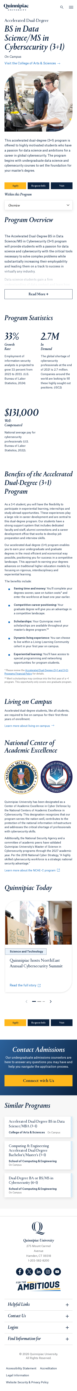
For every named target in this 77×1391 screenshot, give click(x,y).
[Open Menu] (71, 7)
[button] (34, 1001)
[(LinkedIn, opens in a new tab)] (38, 1271)
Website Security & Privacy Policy (27, 1382)
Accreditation (48, 1368)
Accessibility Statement (21, 1368)
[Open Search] (62, 7)
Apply (15, 186)
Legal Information (17, 1375)
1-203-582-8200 (38, 1260)
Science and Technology (26, 951)
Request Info (40, 186)
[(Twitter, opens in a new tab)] (29, 1271)
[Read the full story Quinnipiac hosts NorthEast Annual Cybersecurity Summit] (38, 923)
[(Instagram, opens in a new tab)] (48, 1271)
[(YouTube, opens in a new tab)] (57, 1271)
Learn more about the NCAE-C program (30, 870)
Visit (61, 186)
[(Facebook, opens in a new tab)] (20, 1271)
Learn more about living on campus (27, 726)
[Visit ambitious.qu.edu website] (38, 1286)
